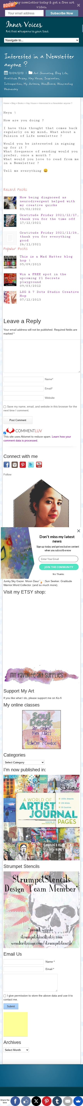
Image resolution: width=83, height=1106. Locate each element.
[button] (57, 538)
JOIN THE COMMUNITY (59, 567)
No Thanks (58, 574)
